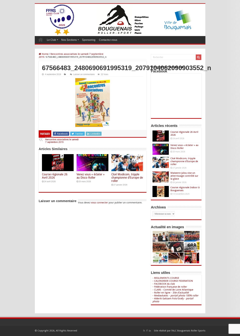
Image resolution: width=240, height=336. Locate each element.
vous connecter (99, 202)
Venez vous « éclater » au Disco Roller (90, 176)
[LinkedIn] (150, 331)
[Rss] (144, 331)
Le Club (51, 39)
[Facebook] (147, 331)
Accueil (40, 39)
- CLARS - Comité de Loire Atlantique (172, 289)
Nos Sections (69, 39)
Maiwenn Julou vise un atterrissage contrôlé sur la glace (184, 175)
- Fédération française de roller (169, 286)
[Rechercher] (198, 57)
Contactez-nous (108, 39)
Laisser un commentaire (84, 74)
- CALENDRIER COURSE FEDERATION (172, 280)
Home (44, 54)
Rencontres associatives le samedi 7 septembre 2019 (62, 139)
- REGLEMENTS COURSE (165, 277)
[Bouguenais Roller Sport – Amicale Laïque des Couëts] (120, 20)
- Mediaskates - (175, 295)
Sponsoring (88, 39)
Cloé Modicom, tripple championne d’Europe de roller (127, 178)
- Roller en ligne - (170, 292)
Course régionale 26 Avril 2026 (54, 176)
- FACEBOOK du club (163, 283)
